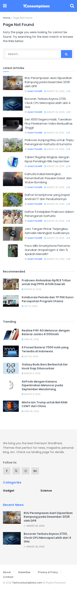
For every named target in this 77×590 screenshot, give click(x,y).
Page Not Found (22, 17)
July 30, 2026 (30, 356)
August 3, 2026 (31, 373)
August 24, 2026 (55, 132)
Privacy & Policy (48, 572)
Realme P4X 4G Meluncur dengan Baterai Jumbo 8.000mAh (46, 332)
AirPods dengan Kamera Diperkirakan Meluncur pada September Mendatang (42, 385)
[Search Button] (66, 54)
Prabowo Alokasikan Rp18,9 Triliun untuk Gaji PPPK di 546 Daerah (46, 282)
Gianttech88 (34, 91)
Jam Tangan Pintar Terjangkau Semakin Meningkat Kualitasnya (47, 231)
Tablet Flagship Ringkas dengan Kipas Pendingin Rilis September (47, 159)
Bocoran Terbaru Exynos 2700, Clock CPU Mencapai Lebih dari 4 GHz (47, 103)
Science (46, 491)
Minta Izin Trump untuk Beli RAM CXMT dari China (44, 404)
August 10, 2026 (32, 289)
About (7, 572)
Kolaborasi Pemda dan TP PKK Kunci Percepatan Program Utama (47, 299)
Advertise (24, 572)
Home (6, 17)
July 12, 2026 (30, 306)
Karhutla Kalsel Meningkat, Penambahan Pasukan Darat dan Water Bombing (48, 178)
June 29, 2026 (31, 411)
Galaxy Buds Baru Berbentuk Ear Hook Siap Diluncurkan (45, 366)
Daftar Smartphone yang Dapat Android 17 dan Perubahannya (47, 197)
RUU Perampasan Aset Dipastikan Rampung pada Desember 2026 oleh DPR (48, 82)
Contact (8, 577)
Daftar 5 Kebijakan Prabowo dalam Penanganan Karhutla (49, 214)
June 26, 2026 (31, 339)
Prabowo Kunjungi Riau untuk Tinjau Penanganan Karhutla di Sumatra (49, 142)
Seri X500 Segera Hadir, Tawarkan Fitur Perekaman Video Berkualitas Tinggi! (48, 123)
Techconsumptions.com (27, 582)
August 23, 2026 (55, 187)
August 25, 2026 (55, 91)
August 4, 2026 (31, 394)
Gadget (8, 491)
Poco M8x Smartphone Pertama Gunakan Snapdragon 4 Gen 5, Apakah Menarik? (47, 250)
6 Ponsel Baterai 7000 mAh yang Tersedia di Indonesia (45, 349)
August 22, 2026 (55, 259)
